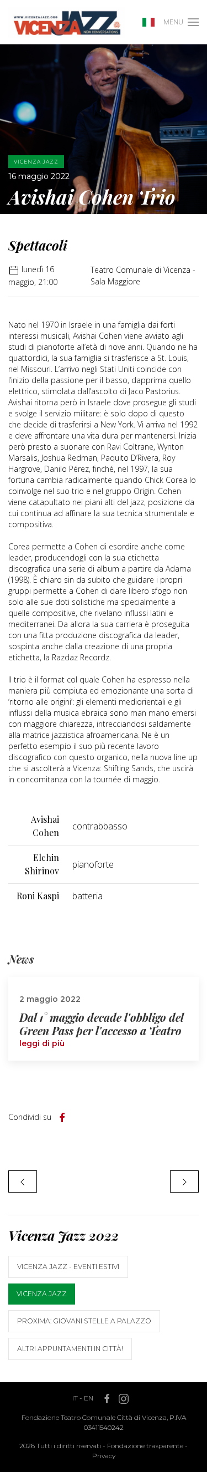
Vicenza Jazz (42, 1294)
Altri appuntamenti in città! (70, 1348)
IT (75, 1398)
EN (88, 1398)
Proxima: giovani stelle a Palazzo (84, 1321)
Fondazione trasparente (145, 1446)
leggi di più (42, 1043)
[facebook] (62, 1117)
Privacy (103, 1455)
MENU (173, 22)
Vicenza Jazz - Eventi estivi (68, 1266)
